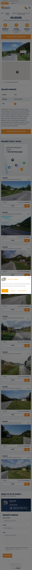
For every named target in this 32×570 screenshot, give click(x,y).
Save (5, 290)
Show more (12, 290)
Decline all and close (21, 290)
